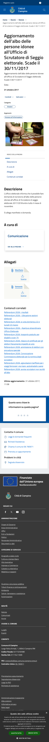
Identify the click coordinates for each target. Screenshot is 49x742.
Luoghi (4, 630)
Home (5, 19)
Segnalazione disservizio (10, 679)
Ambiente (5, 590)
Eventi (3, 633)
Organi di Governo (8, 524)
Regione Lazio (8, 2)
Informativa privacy (8, 704)
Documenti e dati (8, 543)
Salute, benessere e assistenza (13, 593)
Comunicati (5, 615)
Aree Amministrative (9, 527)
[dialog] (24, 726)
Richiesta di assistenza (10, 685)
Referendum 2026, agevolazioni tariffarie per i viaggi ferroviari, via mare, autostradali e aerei (24, 364)
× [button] (46, 713)
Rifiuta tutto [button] (33, 733)
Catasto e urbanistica (9, 568)
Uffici (3, 531)
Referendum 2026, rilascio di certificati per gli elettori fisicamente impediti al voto (23, 342)
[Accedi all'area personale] (40, 3)
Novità (13, 19)
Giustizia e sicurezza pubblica (12, 584)
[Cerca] (44, 10)
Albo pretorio (6, 701)
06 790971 (19, 664)
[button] (24, 738)
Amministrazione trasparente (12, 698)
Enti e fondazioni (7, 534)
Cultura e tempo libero (10, 559)
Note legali (5, 707)
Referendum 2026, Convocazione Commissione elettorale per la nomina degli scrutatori (22, 356)
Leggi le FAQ (6, 682)
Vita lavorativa (7, 562)
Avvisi (3, 618)
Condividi (8, 97)
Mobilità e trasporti (8, 571)
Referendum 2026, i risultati (16, 312)
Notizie (21, 19)
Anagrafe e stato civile (10, 556)
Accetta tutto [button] (16, 733)
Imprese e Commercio (9, 565)
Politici (4, 537)
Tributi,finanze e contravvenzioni (14, 587)
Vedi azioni (20, 97)
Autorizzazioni (6, 596)
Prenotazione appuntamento (12, 676)
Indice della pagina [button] (14, 154)
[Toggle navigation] (4, 9)
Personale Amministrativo (11, 540)
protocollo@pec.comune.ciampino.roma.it (21, 660)
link (43, 728)
